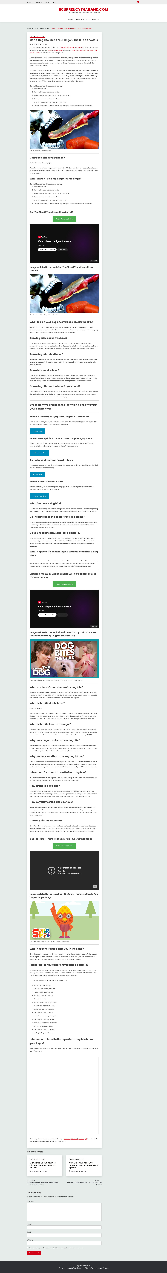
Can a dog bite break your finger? (71, 47)
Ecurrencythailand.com (83, 9)
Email (29, 1232)
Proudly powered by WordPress (70, 1268)
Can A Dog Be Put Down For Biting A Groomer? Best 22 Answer (43, 1165)
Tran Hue (44, 44)
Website (30, 1240)
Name (29, 1224)
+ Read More (37, 431)
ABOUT (30, 2)
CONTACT (38, 2)
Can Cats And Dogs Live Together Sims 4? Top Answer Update (83, 1165)
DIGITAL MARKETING (37, 36)
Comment (31, 1201)
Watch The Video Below (64, 219)
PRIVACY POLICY (50, 2)
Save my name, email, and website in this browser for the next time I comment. (56, 1248)
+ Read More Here (39, 453)
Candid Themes (102, 1268)
